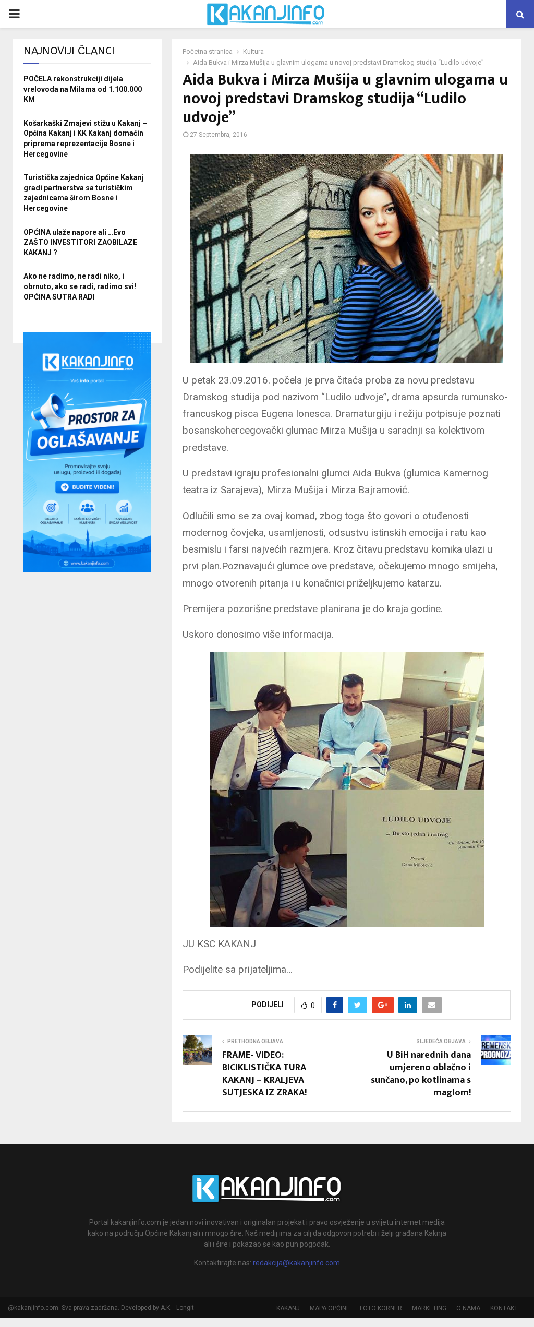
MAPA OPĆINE (330, 1308)
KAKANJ (288, 1308)
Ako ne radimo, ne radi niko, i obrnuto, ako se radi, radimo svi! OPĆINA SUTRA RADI (79, 286)
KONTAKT (504, 1308)
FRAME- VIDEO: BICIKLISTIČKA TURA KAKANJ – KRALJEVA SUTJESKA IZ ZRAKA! (264, 1074)
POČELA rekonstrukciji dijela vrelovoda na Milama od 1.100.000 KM (82, 89)
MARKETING (429, 1308)
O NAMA (468, 1308)
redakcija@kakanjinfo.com (296, 1263)
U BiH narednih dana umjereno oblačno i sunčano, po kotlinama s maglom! (421, 1074)
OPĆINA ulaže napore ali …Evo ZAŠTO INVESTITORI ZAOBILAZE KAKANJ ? (80, 242)
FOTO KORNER (381, 1308)
